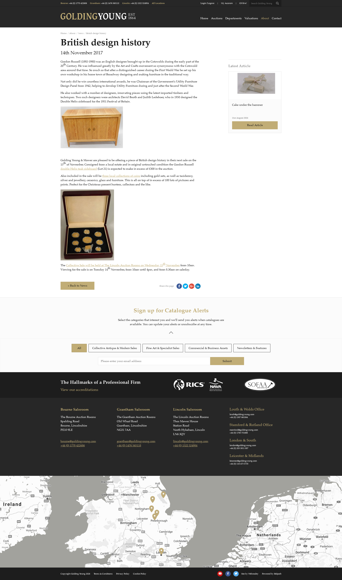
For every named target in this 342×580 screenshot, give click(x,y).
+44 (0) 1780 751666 (239, 432)
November (172, 265)
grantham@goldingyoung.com (136, 441)
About (265, 18)
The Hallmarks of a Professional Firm (101, 382)
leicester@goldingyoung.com (243, 460)
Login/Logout (207, 3)
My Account (227, 3)
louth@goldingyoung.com (242, 414)
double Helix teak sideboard (79, 169)
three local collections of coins (121, 176)
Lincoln (125, 3)
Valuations (251, 18)
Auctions (216, 18)
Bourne (64, 3)
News (81, 33)
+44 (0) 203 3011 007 (239, 448)
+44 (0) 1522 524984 (140, 3)
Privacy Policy (122, 573)
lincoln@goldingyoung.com (190, 441)
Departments (233, 18)
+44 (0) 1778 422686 (78, 3)
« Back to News (77, 285)
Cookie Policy (139, 573)
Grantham (95, 3)
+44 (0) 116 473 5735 (239, 463)
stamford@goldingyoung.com (244, 429)
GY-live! (243, 3)
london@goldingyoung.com (243, 445)
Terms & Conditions (103, 573)
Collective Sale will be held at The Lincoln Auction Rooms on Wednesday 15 (114, 265)
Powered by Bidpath (271, 573)
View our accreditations (79, 389)
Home (204, 18)
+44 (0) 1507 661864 (239, 417)
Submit (227, 361)
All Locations (158, 3)
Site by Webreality (249, 573)
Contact (276, 18)
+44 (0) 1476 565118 (110, 3)
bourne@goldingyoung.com (78, 441)
